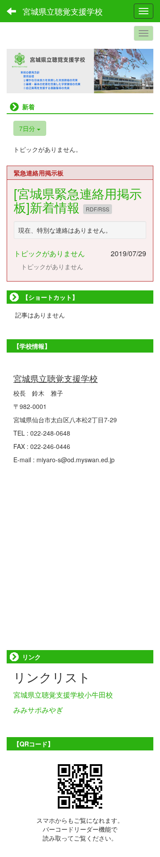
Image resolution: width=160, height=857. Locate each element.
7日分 (28, 128)
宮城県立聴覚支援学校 (63, 11)
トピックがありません (49, 253)
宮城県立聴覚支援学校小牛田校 (63, 695)
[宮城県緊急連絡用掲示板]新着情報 (78, 200)
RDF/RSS (97, 209)
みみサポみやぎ (38, 710)
